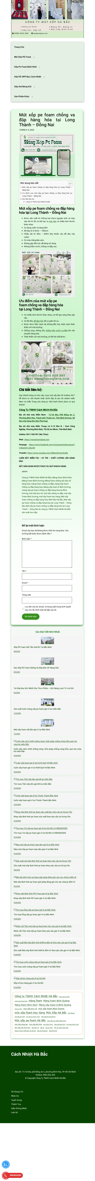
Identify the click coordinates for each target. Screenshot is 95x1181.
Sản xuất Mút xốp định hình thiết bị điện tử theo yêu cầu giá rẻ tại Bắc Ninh (47, 950)
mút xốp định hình (35, 1024)
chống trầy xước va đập (57, 330)
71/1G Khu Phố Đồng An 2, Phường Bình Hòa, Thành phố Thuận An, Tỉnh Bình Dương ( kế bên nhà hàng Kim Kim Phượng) (47, 418)
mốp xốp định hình (59, 1025)
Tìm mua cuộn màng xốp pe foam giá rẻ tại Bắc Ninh (37, 967)
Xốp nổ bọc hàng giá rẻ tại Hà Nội (28, 983)
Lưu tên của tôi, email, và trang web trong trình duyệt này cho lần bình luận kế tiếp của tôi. (48, 608)
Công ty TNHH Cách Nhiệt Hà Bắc (36, 477)
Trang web (26, 594)
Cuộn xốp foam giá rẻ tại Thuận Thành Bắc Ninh (35, 800)
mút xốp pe (71, 1013)
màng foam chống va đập (42, 483)
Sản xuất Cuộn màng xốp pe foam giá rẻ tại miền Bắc (37, 709)
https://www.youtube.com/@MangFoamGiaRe (47, 452)
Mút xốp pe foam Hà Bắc (30, 1020)
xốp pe (42, 1028)
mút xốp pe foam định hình (56, 1021)
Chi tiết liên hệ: (28, 199)
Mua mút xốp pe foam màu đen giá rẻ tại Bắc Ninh (36, 849)
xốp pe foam (49, 1028)
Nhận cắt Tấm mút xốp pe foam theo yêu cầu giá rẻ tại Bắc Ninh (42, 931)
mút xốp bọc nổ (36, 493)
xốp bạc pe (35, 1028)
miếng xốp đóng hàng (21, 1001)
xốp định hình (53, 1031)
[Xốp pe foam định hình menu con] (39, 66)
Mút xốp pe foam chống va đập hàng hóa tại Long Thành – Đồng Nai (47, 188)
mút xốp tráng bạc (21, 1024)
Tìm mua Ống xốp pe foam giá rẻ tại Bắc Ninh (34, 914)
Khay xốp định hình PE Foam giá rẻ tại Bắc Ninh (35, 898)
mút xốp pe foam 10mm (33, 1017)
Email (25, 582)
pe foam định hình (72, 1024)
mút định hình (48, 1024)
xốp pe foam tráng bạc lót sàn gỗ (25, 1031)
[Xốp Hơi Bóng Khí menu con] (34, 86)
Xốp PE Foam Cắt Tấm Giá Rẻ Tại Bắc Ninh (33, 647)
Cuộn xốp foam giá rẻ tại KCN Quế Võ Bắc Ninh (34, 768)
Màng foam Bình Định (61, 477)
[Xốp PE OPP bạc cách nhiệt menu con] (44, 76)
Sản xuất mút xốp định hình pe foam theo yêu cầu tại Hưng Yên (42, 866)
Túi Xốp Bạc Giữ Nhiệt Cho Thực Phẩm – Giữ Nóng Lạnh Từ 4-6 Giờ (44, 688)
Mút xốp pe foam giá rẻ (48, 1017)
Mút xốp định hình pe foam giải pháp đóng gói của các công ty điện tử (44, 882)
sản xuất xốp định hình (22, 1028)
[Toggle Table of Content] (69, 183)
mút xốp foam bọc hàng (49, 496)
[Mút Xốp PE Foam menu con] (34, 57)
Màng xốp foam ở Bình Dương (57, 487)
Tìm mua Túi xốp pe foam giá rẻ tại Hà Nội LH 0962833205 (40, 833)
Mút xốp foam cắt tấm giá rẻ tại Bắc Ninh (32, 730)
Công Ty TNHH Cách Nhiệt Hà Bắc (38, 202)
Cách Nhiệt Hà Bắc (29, 1054)
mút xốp (52, 221)
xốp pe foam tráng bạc (61, 1028)
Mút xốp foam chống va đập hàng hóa (45, 498)
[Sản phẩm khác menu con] (32, 96)
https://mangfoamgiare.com (36, 439)
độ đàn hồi (38, 321)
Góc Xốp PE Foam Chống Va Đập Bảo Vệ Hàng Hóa (36, 668)
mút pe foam (18, 1009)
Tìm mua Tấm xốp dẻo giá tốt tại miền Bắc (32, 784)
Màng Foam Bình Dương (33, 480)
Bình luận (27, 538)
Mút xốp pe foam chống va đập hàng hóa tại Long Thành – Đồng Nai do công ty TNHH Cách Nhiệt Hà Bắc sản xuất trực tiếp (46, 509)
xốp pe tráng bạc (42, 1031)
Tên (24, 571)
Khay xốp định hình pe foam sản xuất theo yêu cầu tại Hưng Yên (42, 817)
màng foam (35, 1001)
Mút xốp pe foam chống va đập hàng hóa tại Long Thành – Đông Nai (46, 502)
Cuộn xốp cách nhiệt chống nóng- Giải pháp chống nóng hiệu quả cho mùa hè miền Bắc (47, 750)
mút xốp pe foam (20, 1017)
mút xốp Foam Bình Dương (51, 1009)
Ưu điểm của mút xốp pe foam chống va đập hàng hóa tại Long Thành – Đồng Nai (47, 194)
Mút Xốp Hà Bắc (56, 499)
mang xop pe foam (64, 997)
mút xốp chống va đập (53, 493)
